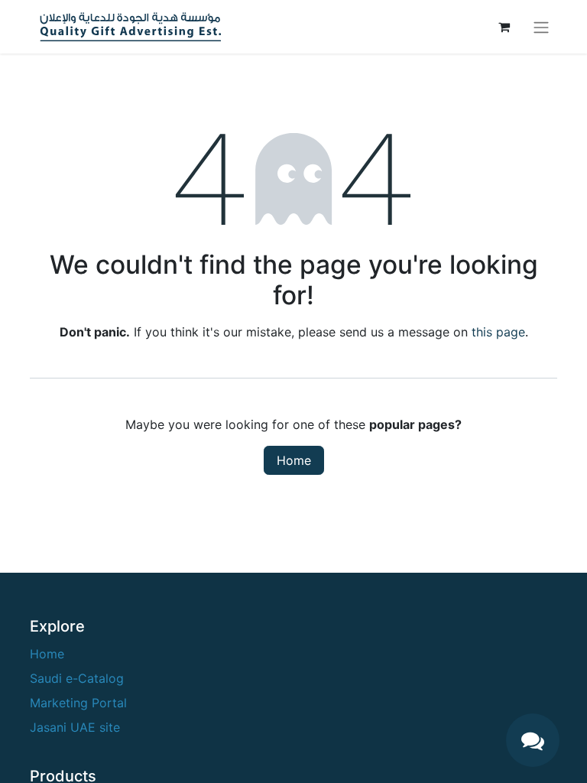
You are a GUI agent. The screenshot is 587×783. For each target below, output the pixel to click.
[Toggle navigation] (541, 27)
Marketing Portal (78, 702)
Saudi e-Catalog (77, 678)
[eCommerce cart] (503, 26)
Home (294, 460)
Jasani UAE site (75, 727)
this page (498, 332)
